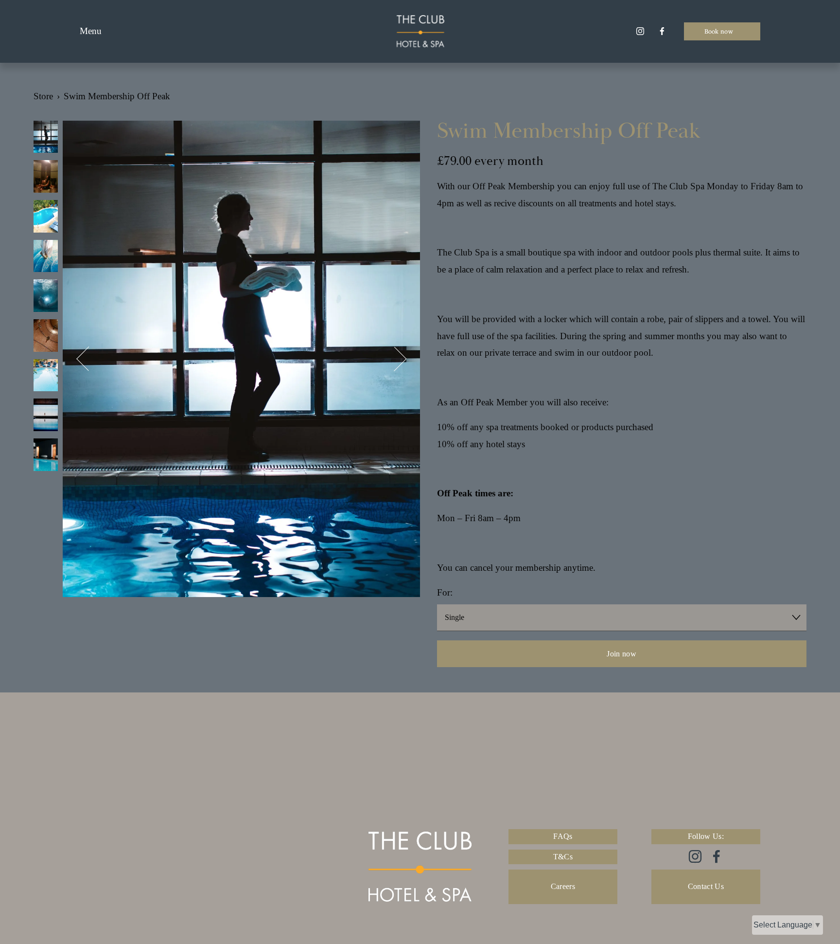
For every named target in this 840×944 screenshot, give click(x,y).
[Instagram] (640, 31)
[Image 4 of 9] (46, 257)
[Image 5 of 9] (46, 296)
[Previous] (88, 358)
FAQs (562, 836)
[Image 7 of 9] (46, 376)
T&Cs (563, 857)
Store (43, 96)
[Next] (394, 358)
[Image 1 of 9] (46, 138)
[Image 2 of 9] (46, 177)
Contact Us (706, 886)
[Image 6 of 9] (46, 336)
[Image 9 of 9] (46, 455)
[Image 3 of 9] (46, 217)
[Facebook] (662, 31)
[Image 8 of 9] (46, 416)
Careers (563, 886)
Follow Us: (706, 836)
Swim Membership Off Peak (117, 96)
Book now (719, 31)
